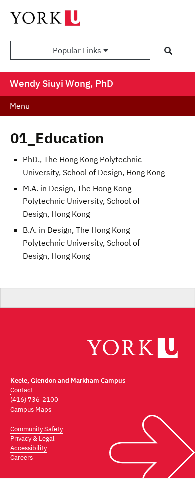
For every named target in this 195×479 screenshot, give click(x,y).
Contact (22, 390)
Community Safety (36, 429)
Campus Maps (31, 409)
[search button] (168, 51)
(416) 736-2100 (34, 399)
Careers (21, 457)
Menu (20, 106)
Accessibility (28, 448)
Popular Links (78, 50)
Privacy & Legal (32, 438)
